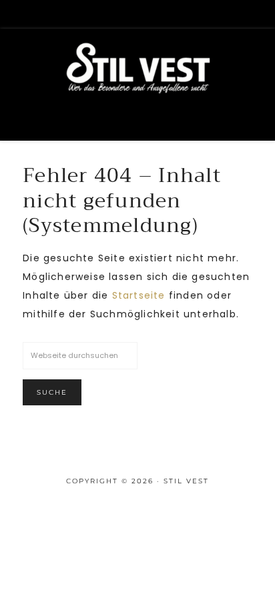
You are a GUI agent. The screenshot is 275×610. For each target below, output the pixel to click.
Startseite (139, 295)
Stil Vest (137, 87)
